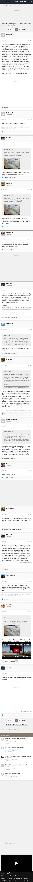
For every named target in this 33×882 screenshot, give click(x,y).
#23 (31, 365)
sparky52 (9, 183)
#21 (31, 290)
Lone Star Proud (11, 508)
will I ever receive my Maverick (14, 747)
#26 (31, 514)
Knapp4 (7, 766)
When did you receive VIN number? (16, 765)
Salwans (4, 26)
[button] (2, 2)
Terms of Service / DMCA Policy (21, 878)
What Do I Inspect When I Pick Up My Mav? (18, 756)
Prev (10, 29)
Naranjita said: (8, 431)
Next (23, 29)
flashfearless (10, 575)
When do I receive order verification (16, 739)
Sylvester (9, 359)
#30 (31, 673)
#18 (31, 144)
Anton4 (8, 667)
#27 (31, 541)
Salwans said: (7, 335)
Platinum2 (9, 113)
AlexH (6, 775)
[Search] (31, 2)
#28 (31, 581)
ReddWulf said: (8, 371)
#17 (31, 119)
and (10, 177)
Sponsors (3, 878)
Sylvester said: (7, 149)
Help (10, 880)
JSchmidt (9, 34)
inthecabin (9, 232)
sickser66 (9, 137)
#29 (31, 611)
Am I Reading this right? (12, 774)
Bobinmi (8, 464)
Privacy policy (4, 880)
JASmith (8, 605)
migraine (7, 740)
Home (14, 880)
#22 (31, 329)
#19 (31, 189)
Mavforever (10, 323)
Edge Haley (9, 535)
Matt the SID (8, 749)
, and (15, 414)
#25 (31, 470)
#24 (31, 426)
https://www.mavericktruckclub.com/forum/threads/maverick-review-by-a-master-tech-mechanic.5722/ (16, 308)
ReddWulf (9, 283)
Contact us (9, 878)
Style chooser (4, 875)
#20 (31, 239)
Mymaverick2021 (11, 419)
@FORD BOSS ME (9, 297)
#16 (31, 40)
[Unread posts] (28, 2)
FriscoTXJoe (8, 757)
